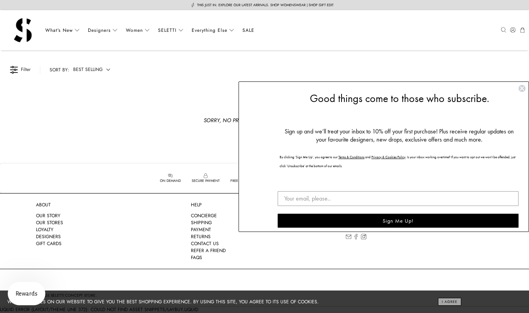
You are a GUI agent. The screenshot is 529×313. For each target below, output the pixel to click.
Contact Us (205, 243)
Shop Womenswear (288, 4)
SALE (248, 30)
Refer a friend (208, 250)
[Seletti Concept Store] (22, 30)
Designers (99, 30)
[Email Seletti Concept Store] (348, 237)
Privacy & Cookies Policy (388, 157)
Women (134, 30)
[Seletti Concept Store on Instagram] (363, 237)
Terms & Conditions (351, 157)
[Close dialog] (522, 88)
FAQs (196, 257)
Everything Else (209, 30)
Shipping (201, 222)
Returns (201, 236)
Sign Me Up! (398, 220)
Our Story (48, 215)
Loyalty (44, 229)
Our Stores (49, 222)
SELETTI (167, 30)
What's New (59, 30)
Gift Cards (49, 243)
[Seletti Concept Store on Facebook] (356, 237)
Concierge (204, 215)
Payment (201, 229)
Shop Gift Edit (321, 4)
